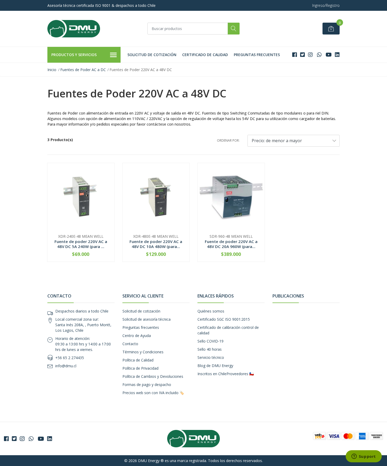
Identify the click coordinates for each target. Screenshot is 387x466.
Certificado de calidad (205, 54)
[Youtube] (329, 54)
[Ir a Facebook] (294, 54)
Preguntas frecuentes (257, 54)
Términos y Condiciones (142, 351)
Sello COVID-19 (210, 341)
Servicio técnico (210, 357)
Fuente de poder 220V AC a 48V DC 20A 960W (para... (231, 244)
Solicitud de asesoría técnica (146, 319)
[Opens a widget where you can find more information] (363, 456)
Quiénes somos (210, 311)
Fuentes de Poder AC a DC (83, 69)
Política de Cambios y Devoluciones (152, 376)
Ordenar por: (228, 140)
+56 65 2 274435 (69, 357)
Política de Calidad (137, 360)
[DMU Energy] (73, 29)
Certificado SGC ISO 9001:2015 (223, 319)
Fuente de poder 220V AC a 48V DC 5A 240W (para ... (80, 244)
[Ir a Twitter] (302, 54)
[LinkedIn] (337, 54)
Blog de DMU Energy (215, 365)
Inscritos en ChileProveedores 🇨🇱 (225, 373)
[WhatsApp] (319, 54)
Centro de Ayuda (136, 335)
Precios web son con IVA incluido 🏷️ (153, 392)
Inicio (51, 69)
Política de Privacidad (140, 368)
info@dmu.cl (65, 365)
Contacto (130, 343)
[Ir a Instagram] (310, 54)
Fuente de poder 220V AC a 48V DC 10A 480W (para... (156, 244)
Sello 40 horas (209, 349)
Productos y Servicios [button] (74, 54)
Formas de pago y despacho (146, 384)
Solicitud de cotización (151, 54)
